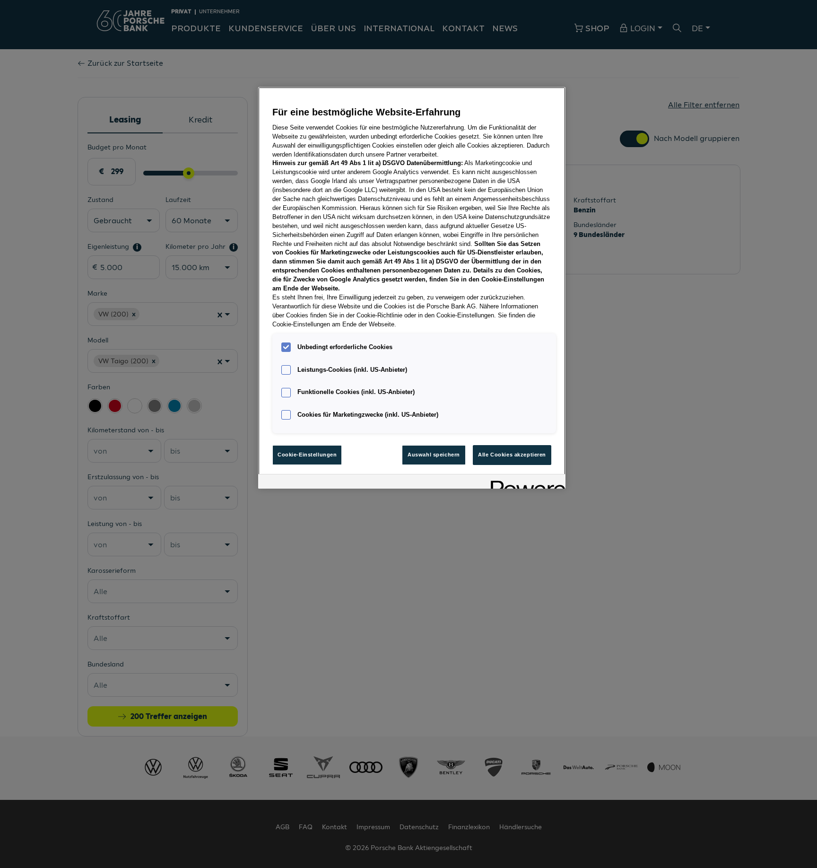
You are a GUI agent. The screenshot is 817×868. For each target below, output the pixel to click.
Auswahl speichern (434, 454)
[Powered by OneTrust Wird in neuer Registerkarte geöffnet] (525, 483)
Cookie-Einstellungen (307, 454)
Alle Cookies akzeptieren (512, 454)
